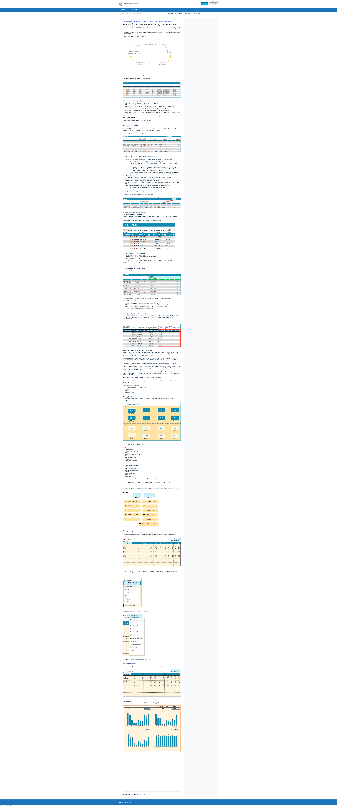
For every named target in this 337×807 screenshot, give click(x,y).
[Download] (165, 394)
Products (137, 22)
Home (123, 10)
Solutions (134, 10)
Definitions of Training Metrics (162, 482)
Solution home (127, 22)
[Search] (123, 14)
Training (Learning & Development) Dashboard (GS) (158, 22)
